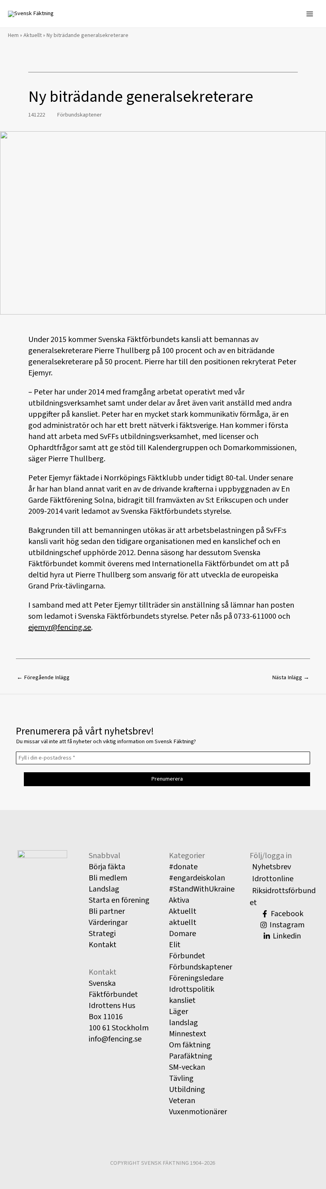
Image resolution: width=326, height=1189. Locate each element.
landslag (183, 1022)
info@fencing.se (115, 1039)
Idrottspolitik (191, 989)
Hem (13, 35)
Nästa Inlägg (290, 677)
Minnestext (187, 1033)
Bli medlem (108, 878)
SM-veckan (187, 1067)
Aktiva (179, 900)
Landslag (104, 889)
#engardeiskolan (197, 878)
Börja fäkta (107, 866)
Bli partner (107, 911)
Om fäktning (190, 1045)
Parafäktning (190, 1056)
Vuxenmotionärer (198, 1111)
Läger (178, 1011)
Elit (174, 944)
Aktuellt (32, 35)
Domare (182, 933)
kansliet (182, 1000)
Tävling (181, 1078)
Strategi (102, 933)
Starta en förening (119, 900)
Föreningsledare (196, 978)
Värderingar (108, 922)
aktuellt (182, 922)
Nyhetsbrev (271, 866)
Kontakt (102, 944)
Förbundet (187, 956)
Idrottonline (272, 878)
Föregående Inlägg (43, 677)
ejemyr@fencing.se (59, 627)
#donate (183, 866)
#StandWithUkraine (202, 889)
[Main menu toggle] (309, 14)
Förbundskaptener (79, 115)
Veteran (182, 1100)
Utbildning (187, 1089)
